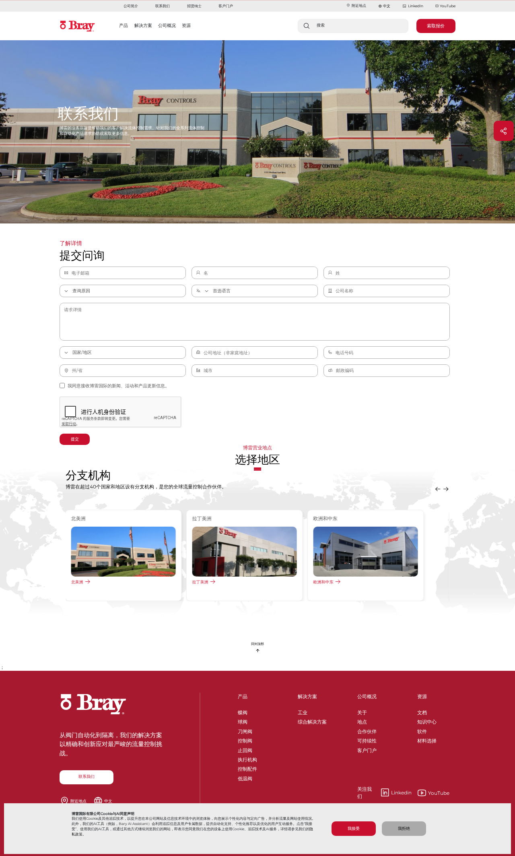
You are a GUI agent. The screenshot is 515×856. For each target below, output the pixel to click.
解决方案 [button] (143, 25)
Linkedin (384, 793)
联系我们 (162, 6)
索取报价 (436, 26)
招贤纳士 (194, 6)
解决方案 (307, 696)
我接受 (354, 828)
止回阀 (245, 749)
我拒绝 (404, 828)
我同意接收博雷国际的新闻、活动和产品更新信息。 (118, 386)
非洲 (197, 581)
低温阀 (245, 777)
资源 (422, 696)
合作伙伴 (367, 730)
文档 (422, 711)
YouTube (447, 6)
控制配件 (247, 767)
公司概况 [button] (167, 25)
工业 (302, 711)
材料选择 (427, 739)
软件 (422, 730)
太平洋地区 (324, 581)
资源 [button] (186, 25)
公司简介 (131, 6)
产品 (242, 696)
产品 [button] (123, 25)
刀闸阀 (245, 730)
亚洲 (76, 581)
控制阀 (245, 739)
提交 (75, 439)
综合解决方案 (312, 720)
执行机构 (247, 758)
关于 (362, 711)
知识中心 (427, 720)
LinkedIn (415, 6)
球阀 (242, 720)
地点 (362, 720)
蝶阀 (242, 711)
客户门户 (225, 6)
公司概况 (367, 696)
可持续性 (367, 739)
